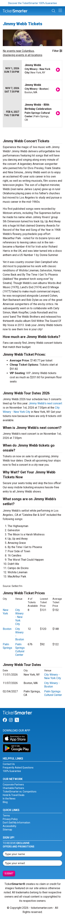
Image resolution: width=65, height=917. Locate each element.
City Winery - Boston (52, 684)
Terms (6, 815)
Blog (5, 802)
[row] (32, 70)
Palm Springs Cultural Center (20, 649)
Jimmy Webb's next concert (45, 403)
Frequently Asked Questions (18, 767)
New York (5, 611)
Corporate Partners (13, 784)
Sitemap (7, 829)
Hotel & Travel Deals (13, 795)
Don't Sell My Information (16, 822)
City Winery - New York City (19, 617)
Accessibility (9, 826)
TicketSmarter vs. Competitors (19, 791)
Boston (7, 629)
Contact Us (9, 764)
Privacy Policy (10, 819)
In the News (9, 798)
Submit (9, 873)
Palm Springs (7, 646)
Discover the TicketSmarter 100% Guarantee (32, 3)
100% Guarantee (12, 771)
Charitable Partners (13, 788)
